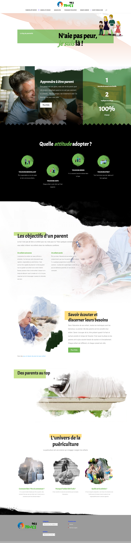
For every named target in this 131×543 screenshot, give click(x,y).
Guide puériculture (97, 10)
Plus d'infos (46, 105)
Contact (71, 524)
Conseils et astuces (45, 10)
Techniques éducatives (70, 10)
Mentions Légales (73, 527)
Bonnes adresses (84, 10)
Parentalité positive (31, 10)
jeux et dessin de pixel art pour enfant (34, 356)
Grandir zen (57, 10)
